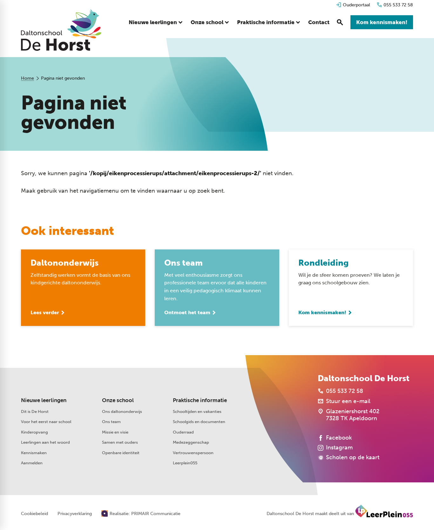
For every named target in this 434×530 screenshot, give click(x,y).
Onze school (118, 400)
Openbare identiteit (120, 452)
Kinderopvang (34, 431)
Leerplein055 (185, 462)
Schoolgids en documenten (199, 421)
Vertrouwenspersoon (193, 452)
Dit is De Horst (35, 411)
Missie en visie (115, 431)
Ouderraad (183, 431)
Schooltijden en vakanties (197, 411)
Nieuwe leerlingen (43, 400)
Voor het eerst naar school (46, 421)
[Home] (61, 30)
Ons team (111, 421)
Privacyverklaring (75, 513)
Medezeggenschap (191, 442)
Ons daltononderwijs (122, 411)
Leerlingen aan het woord (45, 442)
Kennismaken (34, 452)
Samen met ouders (120, 442)
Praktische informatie (200, 400)
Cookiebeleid (34, 513)
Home (27, 78)
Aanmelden (32, 462)
